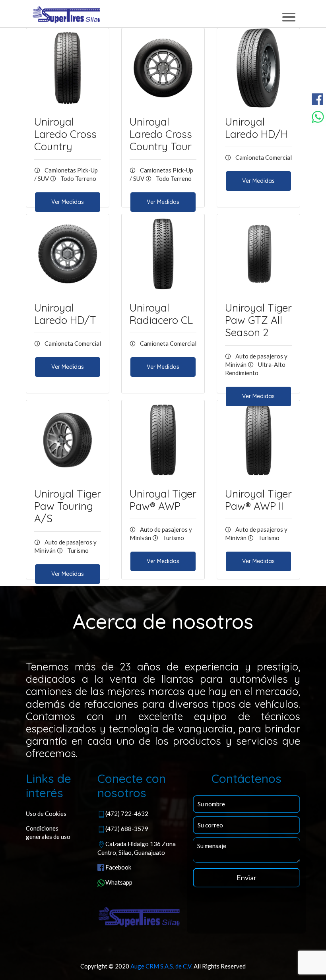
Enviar (246, 877)
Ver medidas (67, 201)
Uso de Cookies (46, 813)
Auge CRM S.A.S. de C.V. (161, 966)
